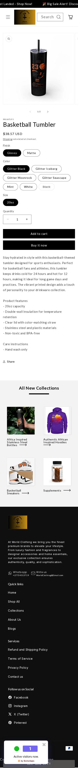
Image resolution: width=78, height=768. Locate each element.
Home (12, 592)
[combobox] (50, 17)
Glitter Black (16, 168)
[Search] (58, 17)
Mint (10, 186)
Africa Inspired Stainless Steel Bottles (17, 442)
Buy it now (39, 245)
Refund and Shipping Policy (28, 649)
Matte (31, 153)
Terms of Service (20, 658)
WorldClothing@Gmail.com (49, 575)
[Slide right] (47, 111)
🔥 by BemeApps (26, 761)
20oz (10, 202)
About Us (14, 619)
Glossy (12, 153)
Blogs (12, 628)
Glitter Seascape (54, 177)
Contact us (15, 676)
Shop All (14, 601)
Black (49, 187)
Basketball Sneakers (14, 492)
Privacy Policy (18, 667)
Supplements (53, 490)
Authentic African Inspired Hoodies (56, 441)
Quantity (8, 211)
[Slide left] (30, 111)
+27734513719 (21, 575)
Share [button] (11, 361)
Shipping (7, 139)
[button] (8, 17)
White (28, 186)
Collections (16, 610)
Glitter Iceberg (46, 168)
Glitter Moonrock (19, 177)
